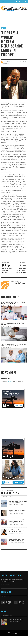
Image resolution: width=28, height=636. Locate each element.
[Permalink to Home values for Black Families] (4, 621)
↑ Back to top (14, 633)
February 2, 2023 (5, 63)
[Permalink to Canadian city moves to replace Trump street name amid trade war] (4, 503)
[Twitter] (22, 1)
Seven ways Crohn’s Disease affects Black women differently (12, 323)
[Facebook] (16, 1)
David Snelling (6, 305)
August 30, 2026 (19, 504)
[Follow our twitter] (3, 602)
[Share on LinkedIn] (26, 62)
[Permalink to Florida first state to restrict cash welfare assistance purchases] (4, 513)
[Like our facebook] (16, 602)
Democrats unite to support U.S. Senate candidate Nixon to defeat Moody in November (17, 521)
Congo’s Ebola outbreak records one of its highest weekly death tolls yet (13, 302)
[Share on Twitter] (23, 62)
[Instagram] (19, 1)
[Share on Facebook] (20, 62)
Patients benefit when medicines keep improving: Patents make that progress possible (14, 345)
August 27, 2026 (14, 305)
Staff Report (11, 621)
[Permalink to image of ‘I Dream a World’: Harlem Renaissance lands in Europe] (14, 82)
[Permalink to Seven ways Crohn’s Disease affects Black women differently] (14, 334)
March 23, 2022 (18, 621)
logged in (10, 381)
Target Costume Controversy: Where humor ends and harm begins (17, 530)
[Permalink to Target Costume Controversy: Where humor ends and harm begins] (4, 532)
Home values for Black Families (16, 619)
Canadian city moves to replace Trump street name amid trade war (18, 501)
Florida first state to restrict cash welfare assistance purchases (17, 511)
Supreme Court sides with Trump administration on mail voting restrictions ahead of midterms (16, 540)
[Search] (3, 1)
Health (3, 28)
